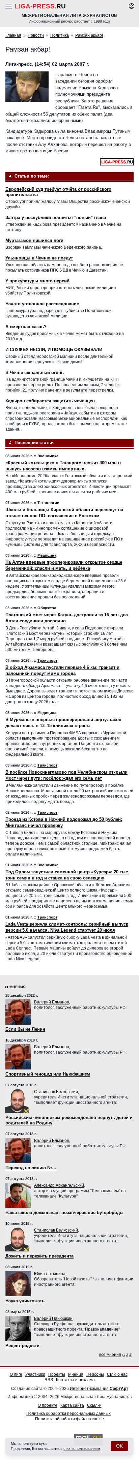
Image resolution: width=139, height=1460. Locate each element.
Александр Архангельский (59, 1185)
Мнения (17, 987)
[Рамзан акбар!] (27, 86)
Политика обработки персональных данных (68, 1413)
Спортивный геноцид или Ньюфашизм (47, 1074)
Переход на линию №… (30, 1167)
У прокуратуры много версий (37, 280)
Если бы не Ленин (25, 1029)
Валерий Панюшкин (53, 1318)
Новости (36, 35)
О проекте (47, 1405)
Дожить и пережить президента (39, 1256)
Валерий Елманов (51, 1002)
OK (119, 1446)
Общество (46, 608)
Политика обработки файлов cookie (69, 1419)
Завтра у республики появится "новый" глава (55, 217)
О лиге (16, 1374)
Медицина (46, 555)
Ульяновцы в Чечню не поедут (39, 257)
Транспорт (47, 660)
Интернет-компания (99, 1388)
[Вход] (131, 6)
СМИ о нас (117, 1374)
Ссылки (94, 1405)
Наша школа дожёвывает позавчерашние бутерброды (64, 1212)
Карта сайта (72, 1405)
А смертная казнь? (26, 326)
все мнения (110, 1354)
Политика (59, 35)
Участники (35, 1374)
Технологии (48, 503)
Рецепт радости (22, 1345)
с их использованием (81, 1449)
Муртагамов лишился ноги (34, 240)
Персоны (95, 1374)
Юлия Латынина (49, 1273)
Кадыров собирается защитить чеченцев (50, 400)
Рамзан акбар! (89, 35)
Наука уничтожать (25, 1300)
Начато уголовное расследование (42, 303)
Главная (13, 35)
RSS (49, 1379)
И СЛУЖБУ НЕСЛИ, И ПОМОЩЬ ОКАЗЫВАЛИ (53, 349)
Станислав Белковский (56, 1091)
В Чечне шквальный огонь (34, 372)
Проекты (56, 1374)
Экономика (47, 456)
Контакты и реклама (75, 1379)
